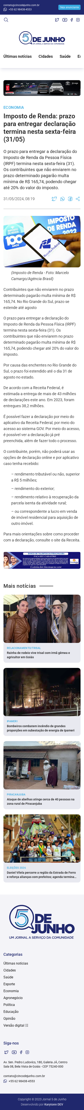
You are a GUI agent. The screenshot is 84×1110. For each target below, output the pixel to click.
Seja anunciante (69, 7)
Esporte (9, 984)
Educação (11, 1012)
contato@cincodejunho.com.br (21, 5)
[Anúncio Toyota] (42, 88)
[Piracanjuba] (42, 560)
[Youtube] (65, 19)
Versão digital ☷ (15, 1025)
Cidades (46, 56)
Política (9, 1005)
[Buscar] (6, 19)
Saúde (65, 56)
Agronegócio (13, 998)
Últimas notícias (17, 56)
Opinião (9, 1018)
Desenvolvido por (42, 1104)
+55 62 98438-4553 (20, 9)
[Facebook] (72, 19)
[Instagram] (78, 19)
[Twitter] (57, 19)
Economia (11, 991)
